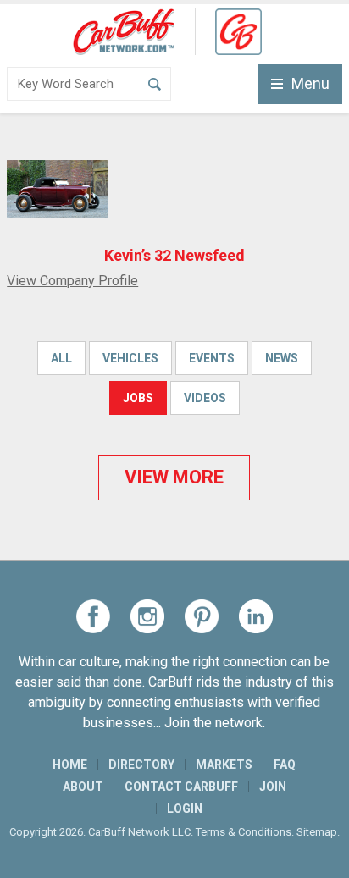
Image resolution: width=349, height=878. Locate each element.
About (83, 786)
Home (70, 764)
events (212, 358)
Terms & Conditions (243, 832)
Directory (141, 764)
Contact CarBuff (181, 786)
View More (174, 477)
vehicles (130, 358)
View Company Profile (72, 281)
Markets (224, 764)
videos (205, 398)
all (61, 358)
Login (184, 808)
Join (272, 786)
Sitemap (316, 832)
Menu (310, 83)
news (281, 358)
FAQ (285, 764)
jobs (138, 398)
